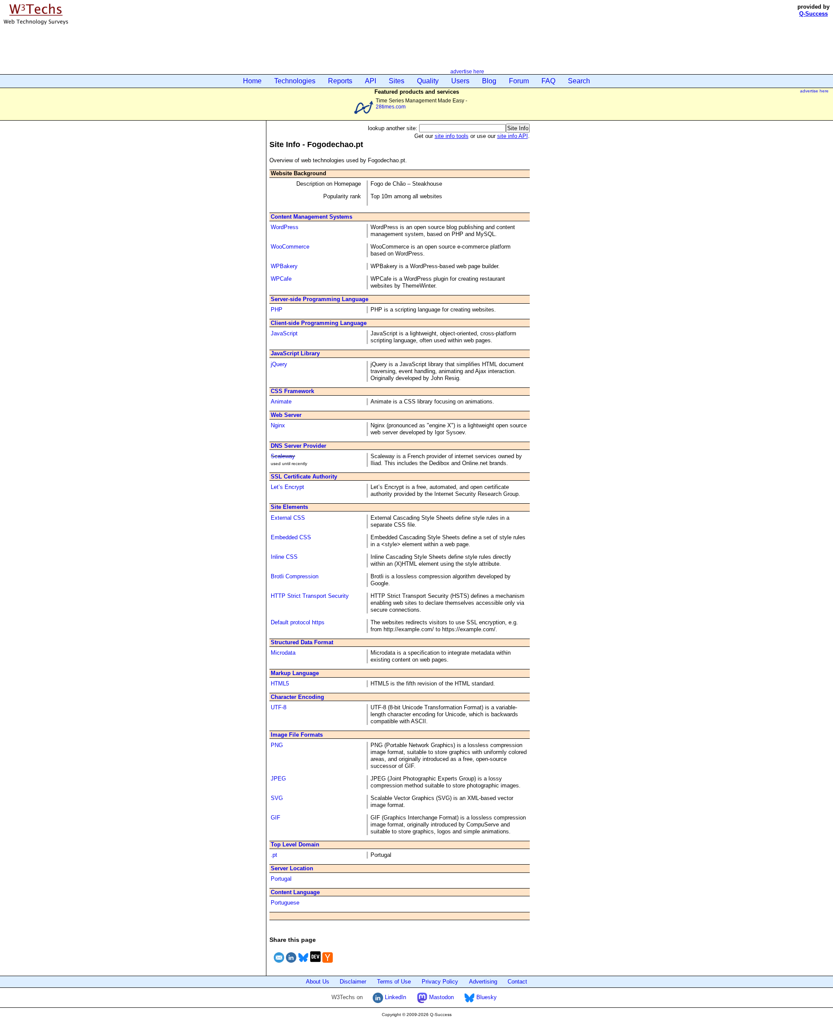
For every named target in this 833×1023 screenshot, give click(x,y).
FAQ (548, 81)
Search (579, 81)
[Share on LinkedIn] (291, 964)
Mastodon (440, 997)
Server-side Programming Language (319, 299)
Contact (517, 981)
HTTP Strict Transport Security (310, 596)
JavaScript (284, 333)
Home (252, 81)
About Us (317, 981)
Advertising (483, 981)
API (370, 81)
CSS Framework (292, 391)
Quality (428, 81)
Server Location (292, 868)
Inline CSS (284, 557)
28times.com (391, 106)
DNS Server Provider (298, 446)
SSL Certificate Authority (304, 476)
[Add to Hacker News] (327, 964)
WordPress (284, 227)
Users (460, 81)
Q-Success (813, 13)
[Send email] (279, 964)
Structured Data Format (302, 642)
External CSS (288, 518)
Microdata (283, 652)
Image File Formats (297, 734)
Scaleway (283, 456)
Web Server (286, 415)
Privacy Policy (440, 981)
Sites (396, 81)
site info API (512, 136)
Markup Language (295, 673)
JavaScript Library (295, 353)
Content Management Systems (311, 216)
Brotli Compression (294, 576)
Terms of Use (394, 981)
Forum (519, 81)
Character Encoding (297, 697)
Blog (489, 81)
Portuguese (285, 902)
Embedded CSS (291, 537)
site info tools (452, 136)
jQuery (279, 364)
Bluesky (486, 997)
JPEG (278, 778)
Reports (340, 81)
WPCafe (281, 278)
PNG (277, 745)
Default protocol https (298, 622)
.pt (274, 855)
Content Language (295, 892)
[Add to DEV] (315, 964)
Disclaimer (353, 981)
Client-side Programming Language (319, 323)
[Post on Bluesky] (303, 964)
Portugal (281, 878)
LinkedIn (394, 997)
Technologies (294, 81)
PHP (276, 309)
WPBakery (284, 266)
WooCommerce (290, 246)
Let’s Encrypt (287, 487)
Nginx (278, 425)
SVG (277, 798)
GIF (275, 817)
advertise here (467, 71)
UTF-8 (278, 707)
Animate (281, 401)
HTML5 (280, 683)
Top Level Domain (295, 844)
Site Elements (289, 507)
